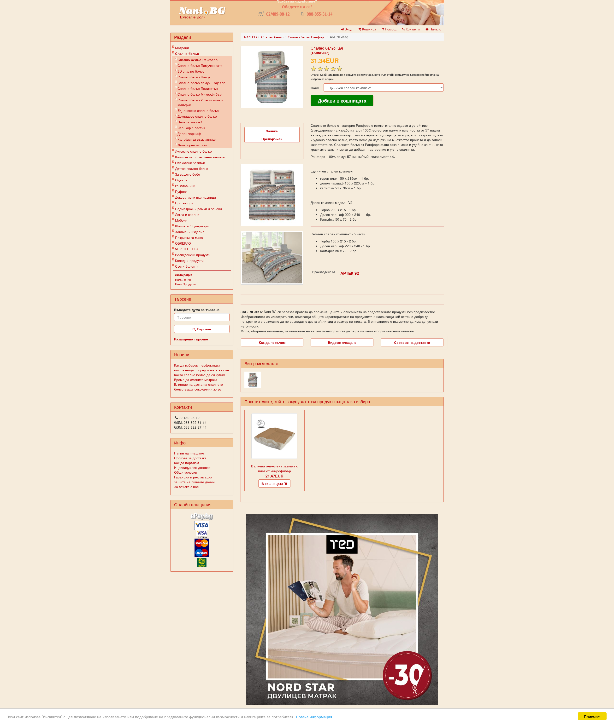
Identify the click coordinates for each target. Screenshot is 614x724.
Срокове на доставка (412, 342)
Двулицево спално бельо (197, 116)
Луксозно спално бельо (193, 151)
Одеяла (181, 180)
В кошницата (272, 483)
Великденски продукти (192, 254)
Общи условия (185, 472)
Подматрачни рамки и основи (198, 208)
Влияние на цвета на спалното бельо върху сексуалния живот (198, 386)
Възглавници (185, 185)
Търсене (203, 329)
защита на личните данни (194, 481)
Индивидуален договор (192, 467)
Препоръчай (272, 138)
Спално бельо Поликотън (197, 88)
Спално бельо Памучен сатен (200, 65)
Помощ (390, 29)
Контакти (412, 29)
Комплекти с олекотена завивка (200, 157)
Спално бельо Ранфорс (197, 59)
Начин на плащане (189, 453)
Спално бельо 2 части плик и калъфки (200, 102)
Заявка (272, 130)
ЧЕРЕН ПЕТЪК (186, 249)
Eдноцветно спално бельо (198, 110)
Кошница (368, 29)
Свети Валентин (188, 266)
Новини (181, 354)
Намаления (183, 279)
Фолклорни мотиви (192, 145)
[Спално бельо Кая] (272, 77)
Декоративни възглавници (195, 197)
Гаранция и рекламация (193, 477)
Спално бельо (187, 53)
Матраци (182, 47)
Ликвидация (183, 275)
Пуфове (181, 191)
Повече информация (314, 716)
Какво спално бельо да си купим (199, 374)
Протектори (184, 203)
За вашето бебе (187, 174)
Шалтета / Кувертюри (192, 226)
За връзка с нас (186, 486)
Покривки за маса (189, 237)
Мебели (181, 220)
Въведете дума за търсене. (197, 309)
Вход (348, 29)
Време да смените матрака (195, 379)
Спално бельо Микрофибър (199, 94)
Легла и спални (187, 214)
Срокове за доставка (190, 457)
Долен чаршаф (189, 133)
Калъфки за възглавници (197, 139)
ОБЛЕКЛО (183, 243)
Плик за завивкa (189, 122)
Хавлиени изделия (189, 231)
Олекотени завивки (190, 162)
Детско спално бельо (191, 168)
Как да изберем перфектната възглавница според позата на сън (201, 367)
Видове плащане (342, 342)
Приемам (592, 716)
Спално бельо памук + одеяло (201, 82)
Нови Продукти (185, 284)
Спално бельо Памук (194, 77)
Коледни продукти (189, 260)
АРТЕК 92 (349, 273)
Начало (435, 29)
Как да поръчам (186, 462)
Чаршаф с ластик (191, 127)
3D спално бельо (190, 71)
